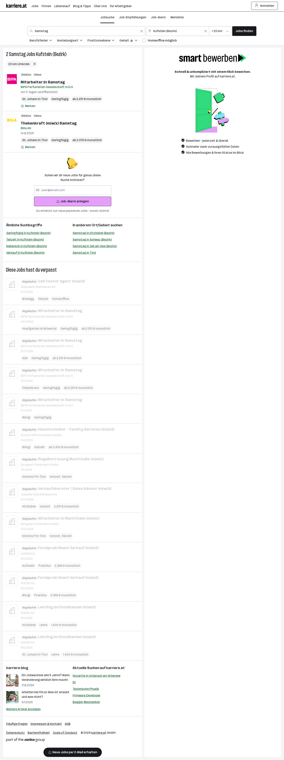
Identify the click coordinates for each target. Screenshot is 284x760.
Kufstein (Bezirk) (51, 54)
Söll (25, 358)
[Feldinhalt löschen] (141, 31)
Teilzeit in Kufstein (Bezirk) (25, 239)
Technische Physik (86, 689)
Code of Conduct (65, 733)
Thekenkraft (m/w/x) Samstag (49, 123)
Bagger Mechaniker (86, 702)
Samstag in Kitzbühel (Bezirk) (93, 233)
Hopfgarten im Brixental (39, 328)
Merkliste (177, 17)
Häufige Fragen (17, 724)
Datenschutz (15, 733)
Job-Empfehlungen (132, 17)
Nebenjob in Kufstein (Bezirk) (26, 246)
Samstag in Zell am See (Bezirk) (95, 246)
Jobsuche (107, 17)
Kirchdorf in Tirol (34, 476)
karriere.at (115, 668)
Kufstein (28, 565)
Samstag (17, 54)
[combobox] (86, 31)
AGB (68, 724)
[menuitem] (43, 41)
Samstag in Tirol (84, 252)
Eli (74, 682)
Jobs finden (244, 31)
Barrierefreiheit (39, 733)
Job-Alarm (158, 17)
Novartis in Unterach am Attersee (96, 676)
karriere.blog (17, 668)
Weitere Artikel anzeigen (23, 709)
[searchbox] (72, 190)
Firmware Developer (86, 695)
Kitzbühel (29, 506)
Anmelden (267, 6)
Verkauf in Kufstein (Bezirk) (25, 252)
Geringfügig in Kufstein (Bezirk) (28, 233)
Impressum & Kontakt (46, 724)
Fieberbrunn (30, 388)
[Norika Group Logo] (25, 740)
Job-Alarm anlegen (74, 201)
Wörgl (26, 417)
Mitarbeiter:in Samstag (43, 82)
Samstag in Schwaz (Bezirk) (92, 239)
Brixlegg (28, 299)
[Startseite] (18, 5)
